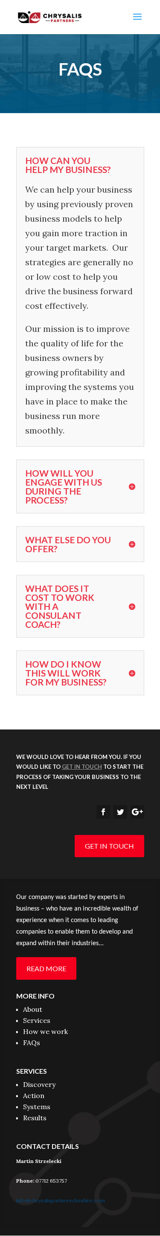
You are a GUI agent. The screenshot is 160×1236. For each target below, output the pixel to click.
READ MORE (46, 968)
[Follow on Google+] (137, 812)
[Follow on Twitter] (120, 812)
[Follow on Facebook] (103, 812)
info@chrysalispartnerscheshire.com (60, 1200)
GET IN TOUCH (109, 846)
